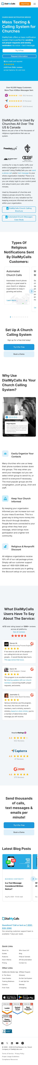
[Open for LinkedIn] (12, 1043)
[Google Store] (26, 997)
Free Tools (5, 987)
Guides (4, 953)
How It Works (6, 960)
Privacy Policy (19, 1053)
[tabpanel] (17, 286)
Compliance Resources (10, 1059)
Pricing (4, 963)
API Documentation (25, 960)
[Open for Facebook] (2, 1043)
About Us (5, 950)
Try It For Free (19, 347)
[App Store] (9, 997)
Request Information (19, 56)
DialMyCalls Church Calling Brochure (20, 209)
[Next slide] (31, 291)
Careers (5, 984)
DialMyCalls (7, 37)
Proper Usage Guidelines (10, 1056)
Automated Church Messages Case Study (20, 218)
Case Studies (6, 978)
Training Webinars (8, 981)
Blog (20, 953)
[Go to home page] (8, 4)
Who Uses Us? (24, 950)
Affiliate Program (24, 972)
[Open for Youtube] (17, 1043)
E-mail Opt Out (24, 981)
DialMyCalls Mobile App (10, 972)
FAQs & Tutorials (24, 956)
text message (23, 173)
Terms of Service (8, 1053)
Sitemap (21, 984)
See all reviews (19, 632)
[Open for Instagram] (22, 1043)
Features (5, 956)
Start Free (25, 4)
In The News (6, 975)
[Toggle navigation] (34, 3)
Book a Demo (19, 354)
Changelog (22, 987)
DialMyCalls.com (16, 1049)
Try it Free (19, 51)
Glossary (22, 975)
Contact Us (23, 963)
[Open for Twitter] (7, 1043)
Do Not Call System (25, 978)
